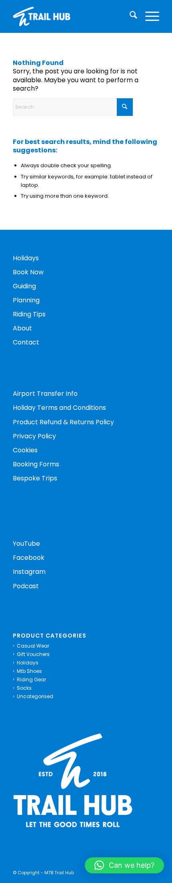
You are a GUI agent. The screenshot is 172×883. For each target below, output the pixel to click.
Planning (26, 300)
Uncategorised (35, 696)
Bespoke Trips (35, 478)
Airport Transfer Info (45, 393)
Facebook (28, 557)
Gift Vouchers (33, 654)
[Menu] (148, 16)
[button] (124, 865)
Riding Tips (29, 314)
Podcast (26, 586)
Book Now (28, 272)
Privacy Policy (34, 436)
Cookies (25, 450)
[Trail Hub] (71, 16)
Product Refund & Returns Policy (63, 422)
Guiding (24, 286)
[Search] (129, 16)
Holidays (26, 258)
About (22, 328)
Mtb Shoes (29, 671)
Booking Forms (37, 464)
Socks (24, 688)
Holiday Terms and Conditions (59, 407)
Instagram (29, 571)
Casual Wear (33, 645)
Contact (26, 342)
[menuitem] (129, 16)
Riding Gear (31, 679)
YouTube (26, 543)
